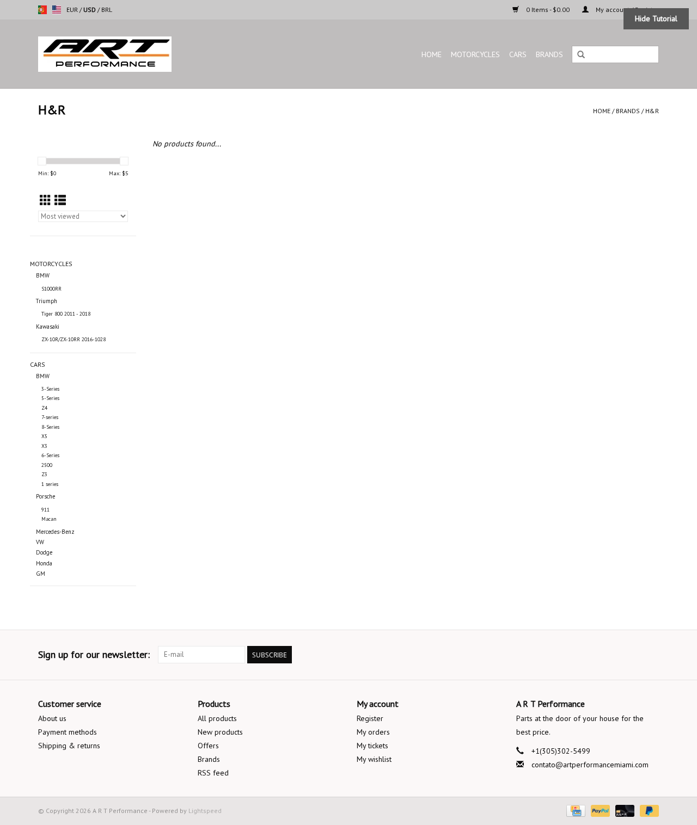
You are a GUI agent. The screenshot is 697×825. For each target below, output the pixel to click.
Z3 (44, 474)
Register (370, 718)
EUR (73, 9)
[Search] (581, 55)
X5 (44, 436)
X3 (44, 446)
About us (52, 718)
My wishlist (374, 759)
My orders (373, 732)
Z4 (44, 407)
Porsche (45, 496)
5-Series (50, 398)
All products (217, 718)
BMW (43, 275)
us (56, 9)
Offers (208, 745)
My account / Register (626, 9)
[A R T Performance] (149, 54)
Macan (49, 518)
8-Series (50, 426)
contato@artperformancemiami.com (590, 764)
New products (220, 732)
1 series (49, 484)
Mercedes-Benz (55, 531)
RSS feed (213, 773)
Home (431, 54)
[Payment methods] (574, 810)
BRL (106, 9)
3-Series (50, 388)
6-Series (50, 455)
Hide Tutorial (656, 18)
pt (42, 9)
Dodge (44, 552)
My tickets (372, 745)
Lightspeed (205, 810)
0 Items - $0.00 (547, 9)
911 (45, 509)
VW (40, 542)
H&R (652, 111)
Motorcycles (475, 54)
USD (90, 9)
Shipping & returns (69, 745)
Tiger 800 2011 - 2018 (65, 313)
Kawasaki (47, 326)
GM (40, 573)
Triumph (46, 301)
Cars (518, 54)
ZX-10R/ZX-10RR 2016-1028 (73, 339)
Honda (44, 563)
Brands (549, 54)
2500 (46, 465)
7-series (49, 417)
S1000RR (51, 288)
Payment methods (67, 732)
